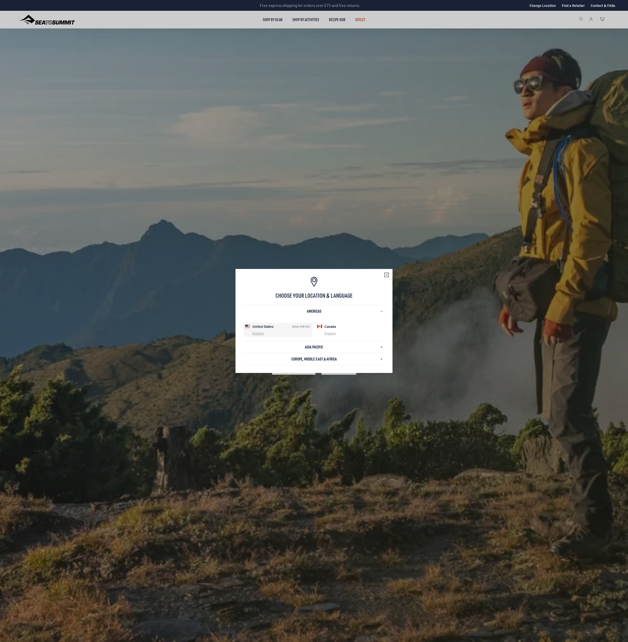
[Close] (387, 275)
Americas (314, 311)
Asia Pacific (314, 346)
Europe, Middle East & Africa (314, 358)
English (258, 333)
